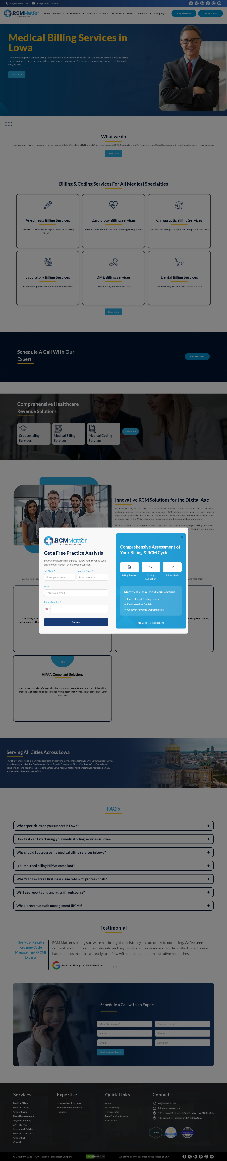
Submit (76, 622)
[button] (47, 609)
